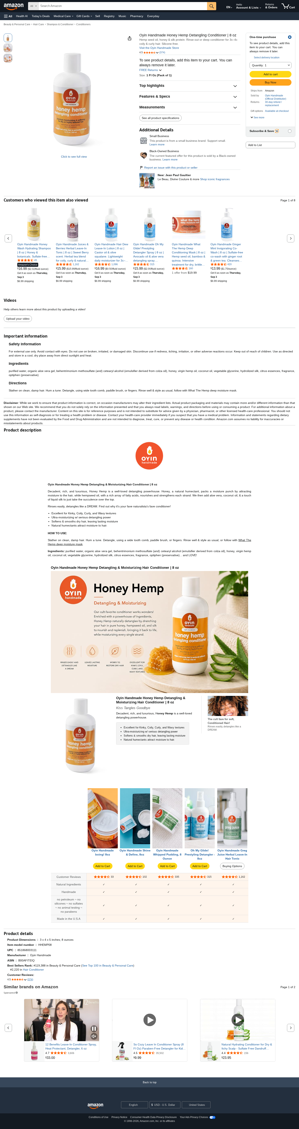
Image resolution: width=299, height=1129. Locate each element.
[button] (8, 16)
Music (122, 16)
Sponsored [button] (9, 992)
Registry (109, 16)
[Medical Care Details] (72, 16)
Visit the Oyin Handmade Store (159, 47)
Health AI (22, 16)
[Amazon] (14, 6)
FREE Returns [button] (149, 70)
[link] (34, 250)
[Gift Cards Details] (91, 16)
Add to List (255, 145)
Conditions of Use (98, 1117)
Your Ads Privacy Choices (194, 1117)
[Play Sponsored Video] (149, 1020)
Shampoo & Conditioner (60, 24)
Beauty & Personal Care (17, 24)
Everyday (153, 16)
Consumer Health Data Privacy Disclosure (153, 1117)
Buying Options (232, 866)
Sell (97, 16)
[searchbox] (123, 6)
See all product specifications (160, 118)
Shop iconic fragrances (215, 179)
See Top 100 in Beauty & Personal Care (107, 965)
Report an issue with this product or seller (171, 167)
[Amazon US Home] (95, 1106)
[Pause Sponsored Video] (94, 1029)
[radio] (8, 38)
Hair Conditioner (33, 969)
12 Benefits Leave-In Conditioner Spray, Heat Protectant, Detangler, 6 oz (71, 1046)
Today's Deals (41, 16)
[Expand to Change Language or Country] (231, 7)
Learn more (157, 144)
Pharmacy (136, 16)
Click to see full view (74, 156)
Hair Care (38, 24)
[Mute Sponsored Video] (94, 1036)
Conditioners (83, 24)
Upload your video (17, 318)
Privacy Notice (119, 1117)
